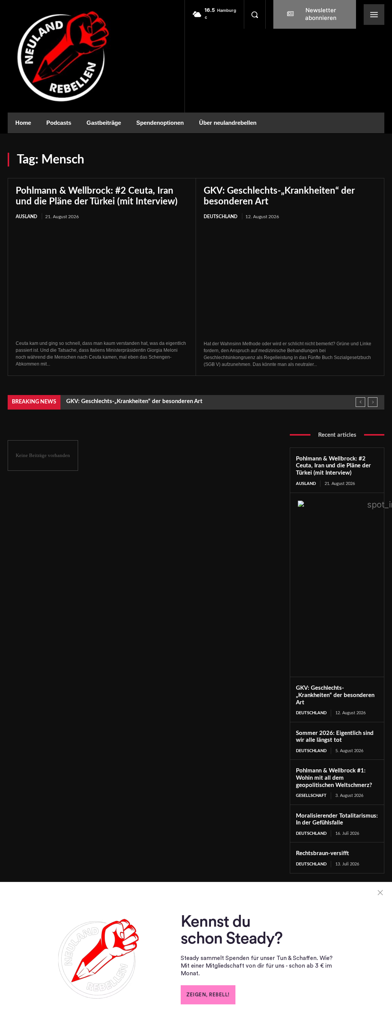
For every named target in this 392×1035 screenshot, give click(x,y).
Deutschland (220, 216)
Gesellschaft (311, 795)
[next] (372, 402)
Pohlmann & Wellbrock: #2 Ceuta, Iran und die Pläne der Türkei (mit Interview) (333, 466)
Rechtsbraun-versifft (322, 853)
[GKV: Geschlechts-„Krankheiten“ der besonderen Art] (290, 281)
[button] (254, 14)
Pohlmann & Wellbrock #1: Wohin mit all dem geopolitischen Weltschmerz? (334, 778)
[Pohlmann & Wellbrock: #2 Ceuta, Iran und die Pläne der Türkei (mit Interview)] (102, 280)
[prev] (360, 402)
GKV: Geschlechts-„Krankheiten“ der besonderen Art (134, 401)
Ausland (26, 216)
